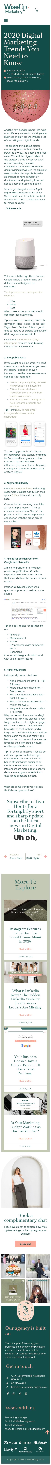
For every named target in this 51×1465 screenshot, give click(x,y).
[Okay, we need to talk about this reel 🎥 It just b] (13, 1291)
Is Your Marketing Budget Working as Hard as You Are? (25, 1126)
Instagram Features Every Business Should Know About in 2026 (25, 935)
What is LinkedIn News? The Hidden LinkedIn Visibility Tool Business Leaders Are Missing (25, 999)
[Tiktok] (20, 1393)
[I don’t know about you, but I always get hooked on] (38, 1291)
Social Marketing (30, 77)
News (17, 77)
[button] (6, 20)
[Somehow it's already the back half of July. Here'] (13, 1266)
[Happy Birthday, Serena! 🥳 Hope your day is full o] (38, 1266)
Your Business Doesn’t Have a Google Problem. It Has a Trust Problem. (25, 1064)
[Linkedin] (26, 1393)
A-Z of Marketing (16, 74)
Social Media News (17, 81)
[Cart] (36, 10)
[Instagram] (14, 1393)
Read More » (25, 949)
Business (31, 74)
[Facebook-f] (7, 1393)
